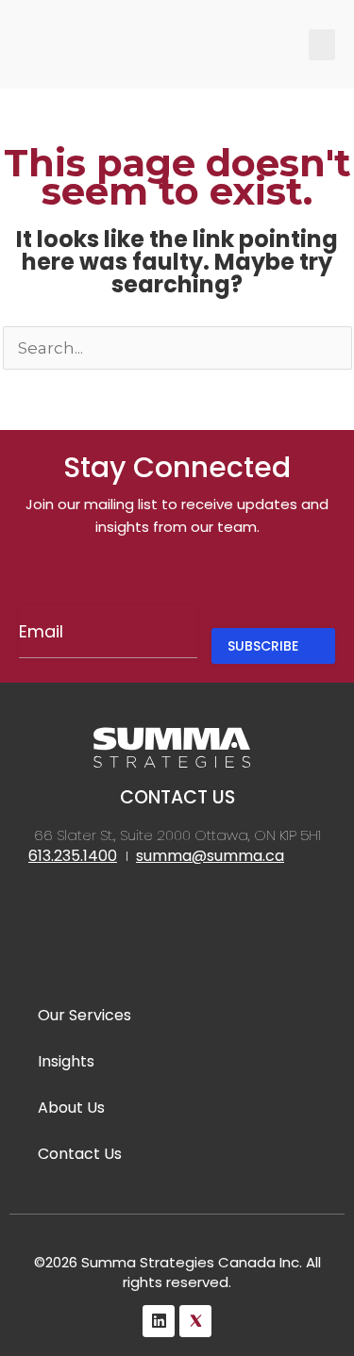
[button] (322, 44)
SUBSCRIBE (263, 646)
